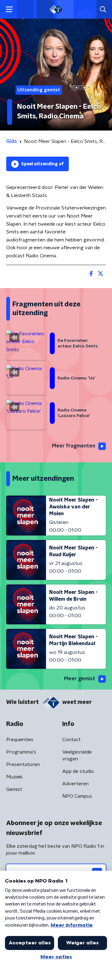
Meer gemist (79, 678)
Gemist (14, 789)
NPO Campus (77, 796)
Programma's (21, 752)
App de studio (78, 771)
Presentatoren (23, 764)
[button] (9, 9)
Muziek (14, 776)
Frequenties (19, 739)
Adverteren (75, 783)
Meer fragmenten (73, 445)
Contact (71, 739)
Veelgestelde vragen (77, 755)
